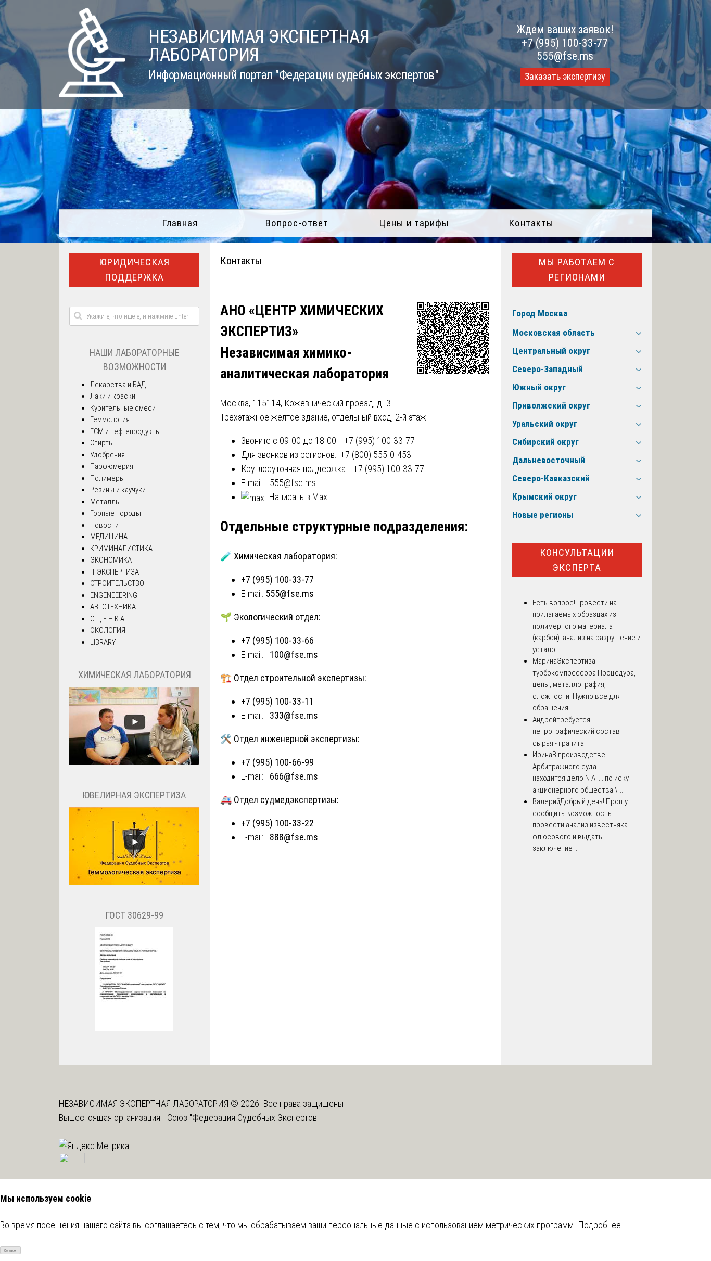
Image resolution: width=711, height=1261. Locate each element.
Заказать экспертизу (565, 76)
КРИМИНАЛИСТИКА (121, 548)
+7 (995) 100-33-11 (277, 701)
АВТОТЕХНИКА (113, 607)
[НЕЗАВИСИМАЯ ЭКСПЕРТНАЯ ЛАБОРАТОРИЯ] (92, 93)
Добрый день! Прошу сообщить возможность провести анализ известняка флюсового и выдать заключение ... (580, 825)
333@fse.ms (294, 715)
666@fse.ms (294, 776)
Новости (104, 525)
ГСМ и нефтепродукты (125, 431)
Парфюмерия (111, 466)
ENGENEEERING (113, 595)
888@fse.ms (294, 837)
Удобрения (107, 455)
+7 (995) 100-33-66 (277, 640)
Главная (180, 223)
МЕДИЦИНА (109, 536)
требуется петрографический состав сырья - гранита (576, 731)
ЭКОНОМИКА (111, 560)
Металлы (105, 501)
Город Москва (539, 313)
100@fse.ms (294, 654)
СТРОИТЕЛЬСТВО (117, 583)
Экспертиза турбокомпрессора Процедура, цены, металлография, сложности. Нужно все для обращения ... (584, 684)
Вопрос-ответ (296, 223)
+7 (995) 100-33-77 (565, 42)
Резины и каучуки (118, 489)
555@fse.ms (565, 55)
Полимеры (107, 478)
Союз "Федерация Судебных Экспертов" (243, 1117)
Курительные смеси (123, 408)
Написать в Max (298, 496)
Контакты (531, 223)
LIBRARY (103, 642)
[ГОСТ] (134, 1029)
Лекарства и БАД (118, 384)
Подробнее (599, 1224)
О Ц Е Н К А (107, 618)
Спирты (102, 443)
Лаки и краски (112, 396)
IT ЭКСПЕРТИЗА (114, 572)
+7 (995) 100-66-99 (277, 762)
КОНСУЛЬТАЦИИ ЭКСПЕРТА (577, 560)
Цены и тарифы (414, 223)
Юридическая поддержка (134, 269)
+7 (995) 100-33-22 (277, 823)
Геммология (110, 419)
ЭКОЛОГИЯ (107, 630)
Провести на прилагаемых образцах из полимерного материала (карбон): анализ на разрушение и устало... (586, 626)
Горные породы (115, 513)
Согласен (10, 1251)
